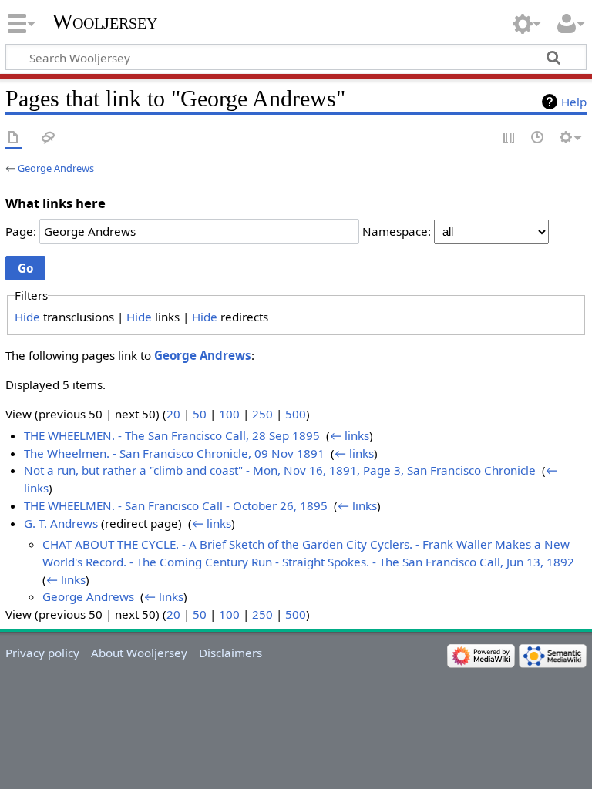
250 (262, 413)
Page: (20, 231)
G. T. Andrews (61, 523)
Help (574, 101)
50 (200, 413)
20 (173, 413)
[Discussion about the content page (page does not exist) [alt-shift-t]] (48, 138)
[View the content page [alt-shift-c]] (13, 138)
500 (295, 413)
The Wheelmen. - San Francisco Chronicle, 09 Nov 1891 (174, 453)
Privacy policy (42, 652)
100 (229, 413)
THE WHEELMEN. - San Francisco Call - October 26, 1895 (176, 505)
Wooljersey (104, 21)
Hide (27, 316)
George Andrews (56, 168)
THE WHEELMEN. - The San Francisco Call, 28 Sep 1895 (172, 435)
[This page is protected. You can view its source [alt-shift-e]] (509, 138)
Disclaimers (230, 652)
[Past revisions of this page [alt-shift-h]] (538, 138)
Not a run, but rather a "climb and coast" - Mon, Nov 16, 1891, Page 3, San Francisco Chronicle (280, 470)
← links (349, 435)
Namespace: (396, 231)
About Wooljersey (139, 652)
